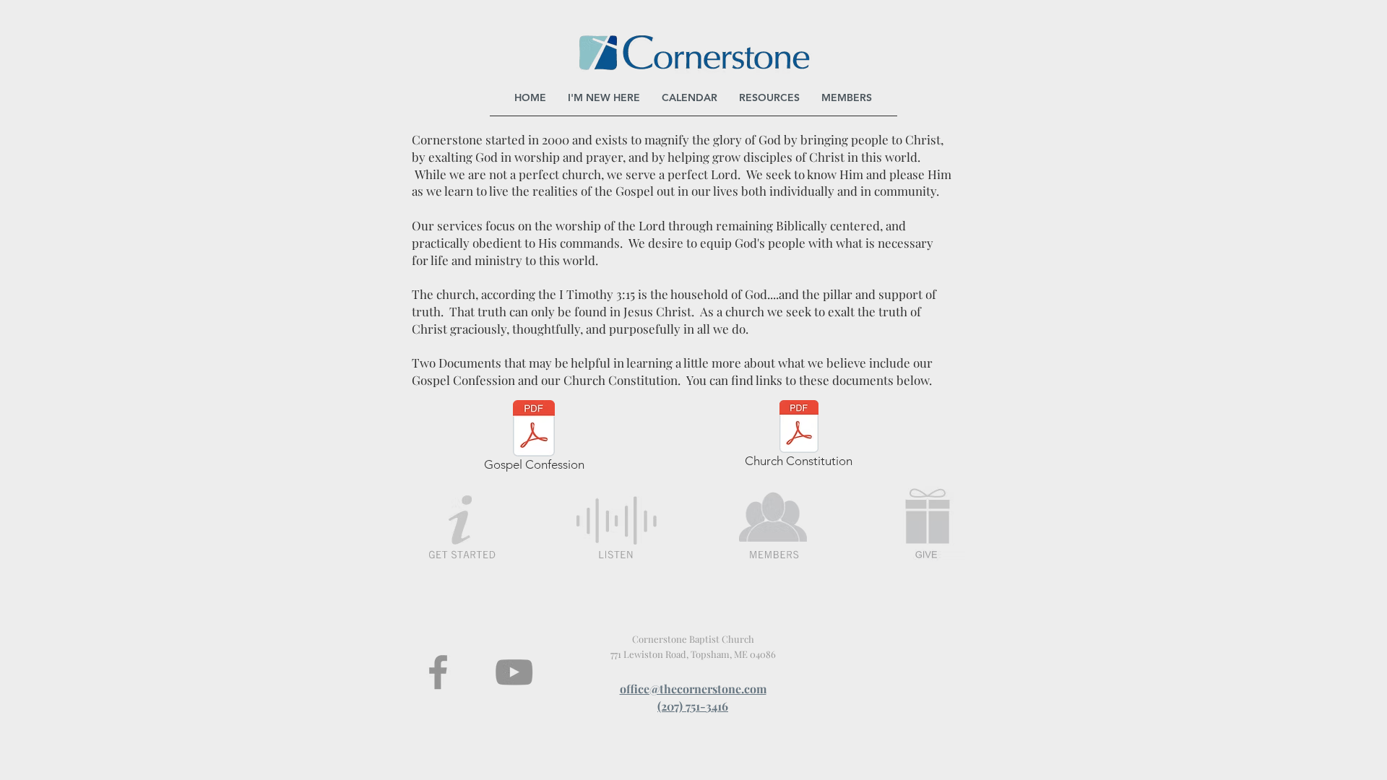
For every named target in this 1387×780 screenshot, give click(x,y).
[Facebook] (438, 672)
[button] (769, 97)
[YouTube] (514, 672)
